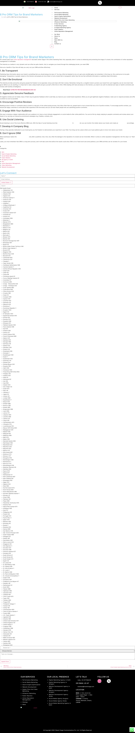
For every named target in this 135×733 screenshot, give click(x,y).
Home (56, 7)
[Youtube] (105, 3)
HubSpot (76, 123)
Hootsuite (61, 123)
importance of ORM (23, 137)
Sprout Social (68, 123)
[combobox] (6, 182)
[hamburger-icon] (120, 7)
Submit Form (5, 661)
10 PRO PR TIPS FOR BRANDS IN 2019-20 (23, 90)
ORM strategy (122, 123)
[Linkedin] (109, 3)
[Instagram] (90, 3)
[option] (69, 190)
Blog (6, 17)
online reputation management (22, 59)
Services (56, 9)
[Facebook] (95, 3)
